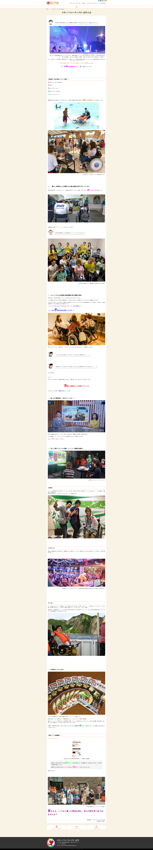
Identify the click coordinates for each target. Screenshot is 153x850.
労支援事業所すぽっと (73, 66)
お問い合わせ (103, 3)
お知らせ (83, 3)
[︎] (64, 66)
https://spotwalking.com (52, 738)
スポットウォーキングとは (75, 3)
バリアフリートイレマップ (92, 3)
